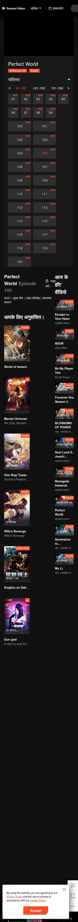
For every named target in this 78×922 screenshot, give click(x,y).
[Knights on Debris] (17, 564)
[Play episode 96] (13, 112)
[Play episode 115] (44, 221)
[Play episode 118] (19, 248)
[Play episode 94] (51, 99)
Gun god (10, 639)
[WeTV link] (13, 8)
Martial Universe (15, 418)
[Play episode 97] (26, 112)
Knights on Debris (17, 587)
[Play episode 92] (26, 99)
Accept (35, 910)
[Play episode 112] (19, 207)
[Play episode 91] (13, 99)
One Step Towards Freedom (23, 475)
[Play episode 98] (38, 112)
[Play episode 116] (19, 234)
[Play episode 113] (44, 207)
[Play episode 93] (38, 99)
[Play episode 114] (19, 221)
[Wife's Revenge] (17, 508)
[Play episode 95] (63, 99)
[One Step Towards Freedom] (17, 452)
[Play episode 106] (19, 167)
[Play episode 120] (19, 261)
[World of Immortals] (17, 343)
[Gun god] (17, 616)
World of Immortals (17, 367)
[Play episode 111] (44, 194)
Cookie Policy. (38, 900)
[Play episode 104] (19, 153)
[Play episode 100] (19, 126)
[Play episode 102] (19, 139)
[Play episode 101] (44, 126)
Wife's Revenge (15, 531)
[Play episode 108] (19, 180)
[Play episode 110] (19, 194)
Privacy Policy (14, 896)
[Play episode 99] (51, 112)
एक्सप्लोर (58, 8)
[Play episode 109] (44, 180)
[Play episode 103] (44, 139)
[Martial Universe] (17, 395)
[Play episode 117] (44, 234)
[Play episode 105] (44, 153)
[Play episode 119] (44, 248)
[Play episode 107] (44, 167)
